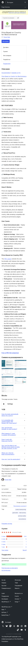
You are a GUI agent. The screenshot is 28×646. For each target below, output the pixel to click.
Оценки (5, 51)
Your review (5, 550)
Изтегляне (6, 41)
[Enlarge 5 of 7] (24, 362)
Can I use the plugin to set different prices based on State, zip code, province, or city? (11, 447)
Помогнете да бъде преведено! (17, 12)
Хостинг (4, 585)
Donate (18, 599)
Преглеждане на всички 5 (19, 506)
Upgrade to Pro (16, 73)
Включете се (19, 593)
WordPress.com (7, 607)
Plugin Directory (6, 7)
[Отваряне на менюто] (25, 2)
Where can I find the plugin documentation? (8, 453)
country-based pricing (20, 509)
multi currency (22, 512)
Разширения (18, 585)
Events (17, 596)
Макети (17, 588)
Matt (4, 609)
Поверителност (6, 588)
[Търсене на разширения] (18, 17)
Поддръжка (6, 63)
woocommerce (22, 519)
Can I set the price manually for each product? (9, 428)
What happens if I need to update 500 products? (9, 434)
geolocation (15, 512)
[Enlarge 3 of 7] (11, 378)
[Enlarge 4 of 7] (11, 387)
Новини (4, 583)
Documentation (6, 73)
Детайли (5, 47)
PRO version (7, 259)
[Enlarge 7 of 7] (24, 379)
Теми (16, 583)
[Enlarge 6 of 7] (24, 370)
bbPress (5, 612)
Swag (17, 602)
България (8, 622)
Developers (5, 599)
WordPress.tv (6, 602)
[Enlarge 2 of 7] (11, 370)
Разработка (6, 59)
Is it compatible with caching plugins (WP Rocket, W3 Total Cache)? (9, 421)
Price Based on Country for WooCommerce (14, 76)
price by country (22, 516)
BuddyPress (6, 615)
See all (24, 550)
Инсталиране (7, 55)
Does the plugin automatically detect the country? (10, 414)
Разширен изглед (7, 523)
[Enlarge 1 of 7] (11, 362)
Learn (3, 593)
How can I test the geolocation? (11, 459)
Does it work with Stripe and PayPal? (7, 440)
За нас (4, 580)
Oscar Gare (7, 37)
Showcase (18, 580)
